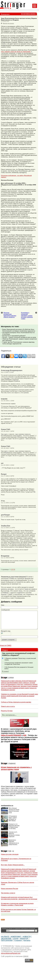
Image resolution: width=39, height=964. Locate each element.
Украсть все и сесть (8, 706)
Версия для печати (8, 23)
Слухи (15, 938)
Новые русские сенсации (9, 854)
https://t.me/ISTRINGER (11, 735)
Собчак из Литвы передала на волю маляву (16, 702)
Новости (27, 936)
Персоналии (7, 940)
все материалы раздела (28, 14)
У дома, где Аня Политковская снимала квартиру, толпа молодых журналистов (18, 342)
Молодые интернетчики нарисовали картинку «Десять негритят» (10, 315)
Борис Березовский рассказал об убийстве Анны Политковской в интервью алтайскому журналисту (18, 330)
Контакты (27, 940)
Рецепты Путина (6, 711)
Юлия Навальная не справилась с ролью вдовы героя (16, 768)
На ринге (5, 936)
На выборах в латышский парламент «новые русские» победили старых (27, 315)
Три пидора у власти (8, 893)
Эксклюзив (6, 938)
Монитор (24, 938)
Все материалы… (9, 715)
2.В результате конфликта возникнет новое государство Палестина (18, 663)
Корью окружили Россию (9, 888)
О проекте (18, 940)
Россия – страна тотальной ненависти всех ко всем (19, 337)
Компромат (16, 936)
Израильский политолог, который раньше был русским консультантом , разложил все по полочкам (19, 898)
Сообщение (5, 610)
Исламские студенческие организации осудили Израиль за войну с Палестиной (17, 904)
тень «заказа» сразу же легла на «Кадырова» (16, 51)
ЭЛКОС (25, 956)
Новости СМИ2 (5, 645)
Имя (2, 605)
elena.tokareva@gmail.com (10, 953)
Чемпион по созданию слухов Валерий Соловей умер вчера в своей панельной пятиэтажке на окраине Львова (19, 695)
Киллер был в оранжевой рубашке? (14, 335)
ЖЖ (24, 735)
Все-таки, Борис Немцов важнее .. (12, 865)
